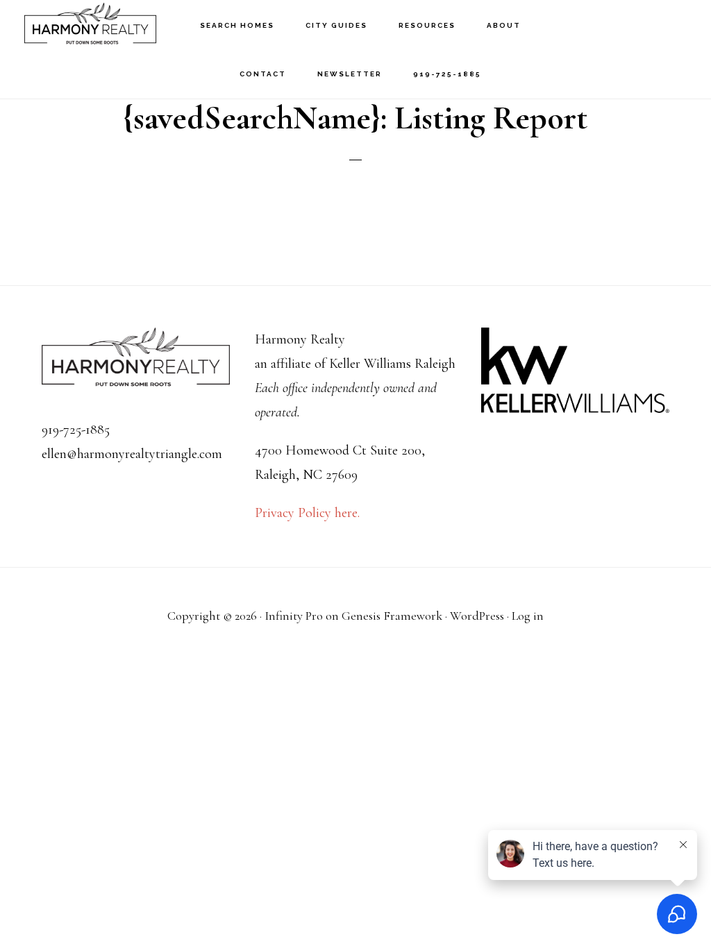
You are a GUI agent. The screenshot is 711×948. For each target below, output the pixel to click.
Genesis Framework (392, 615)
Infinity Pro (294, 615)
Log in (528, 615)
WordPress (477, 615)
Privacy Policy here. (307, 513)
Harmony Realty (90, 24)
